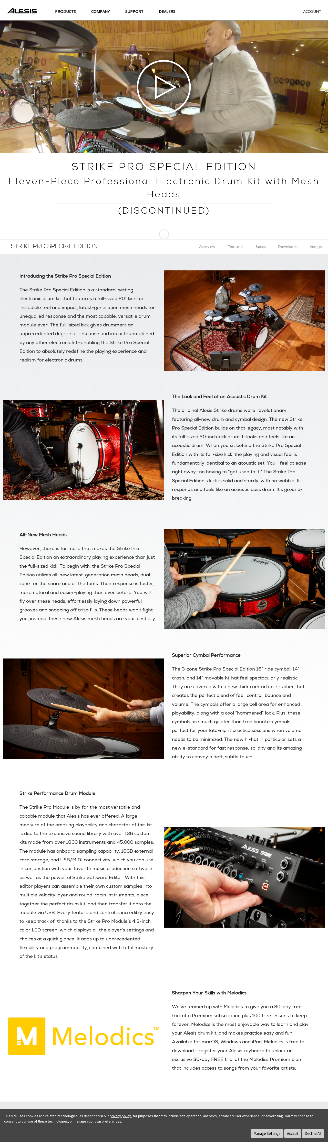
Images (316, 246)
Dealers (167, 11)
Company (100, 11)
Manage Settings (267, 1133)
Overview (207, 246)
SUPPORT (134, 11)
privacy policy (120, 1116)
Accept (292, 1133)
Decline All (313, 1133)
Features (235, 246)
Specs (260, 246)
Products (65, 11)
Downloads (288, 246)
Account (312, 11)
